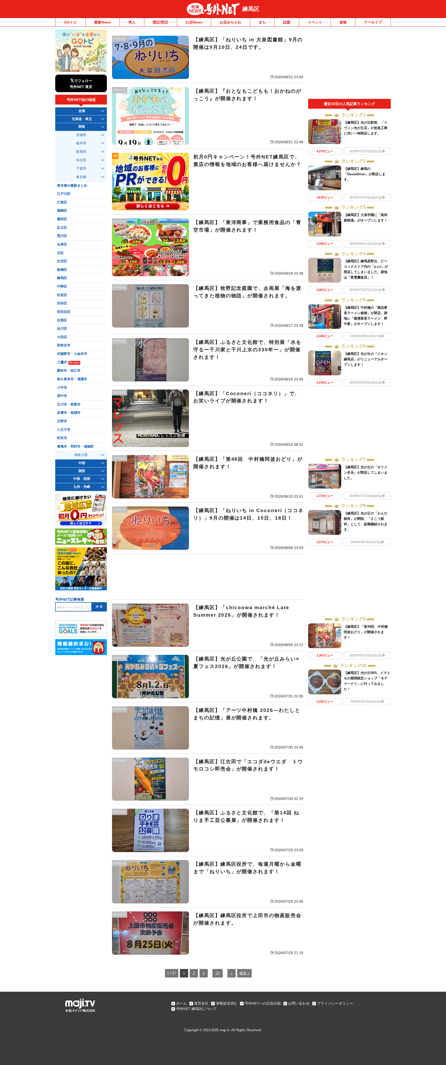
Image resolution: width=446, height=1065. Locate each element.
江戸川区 (63, 194)
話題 (286, 22)
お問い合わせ (299, 1003)
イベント (315, 22)
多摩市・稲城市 (69, 413)
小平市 (62, 388)
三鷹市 (68, 362)
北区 (60, 253)
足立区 (62, 227)
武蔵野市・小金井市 (72, 354)
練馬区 (250, 9)
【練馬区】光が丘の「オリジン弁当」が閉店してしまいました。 (365, 472)
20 (218, 973)
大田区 (62, 337)
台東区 (62, 244)
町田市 (62, 438)
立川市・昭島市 (69, 404)
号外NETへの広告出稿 (263, 1003)
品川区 (62, 328)
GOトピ (70, 22)
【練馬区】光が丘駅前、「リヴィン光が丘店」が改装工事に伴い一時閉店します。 (365, 128)
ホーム (181, 1003)
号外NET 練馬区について (196, 1009)
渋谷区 (62, 303)
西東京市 (63, 345)
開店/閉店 (160, 22)
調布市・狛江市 (69, 370)
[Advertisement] (208, 576)
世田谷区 (63, 312)
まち (262, 22)
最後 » (244, 973)
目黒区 (62, 320)
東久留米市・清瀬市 (72, 379)
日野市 (62, 421)
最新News (102, 22)
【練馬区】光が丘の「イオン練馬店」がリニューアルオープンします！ (365, 359)
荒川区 (62, 236)
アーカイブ (373, 22)
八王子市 (63, 430)
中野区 (62, 286)
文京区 (62, 261)
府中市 (62, 396)
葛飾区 (62, 210)
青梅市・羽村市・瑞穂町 (75, 446)
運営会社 (201, 1003)
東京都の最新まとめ (72, 185)
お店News (194, 22)
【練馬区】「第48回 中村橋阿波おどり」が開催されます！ (366, 632)
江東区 (62, 202)
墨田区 (62, 219)
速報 (343, 22)
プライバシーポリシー (335, 1003)
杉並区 (62, 295)
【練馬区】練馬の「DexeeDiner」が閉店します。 (364, 174)
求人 (132, 22)
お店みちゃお (230, 22)
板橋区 (62, 270)
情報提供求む (226, 1003)
